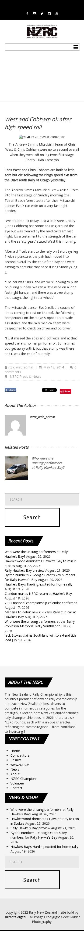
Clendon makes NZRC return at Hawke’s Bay (38, 593)
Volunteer (17, 783)
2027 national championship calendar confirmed (41, 603)
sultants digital (15, 917)
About (15, 774)
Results (15, 760)
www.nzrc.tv (19, 764)
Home (15, 751)
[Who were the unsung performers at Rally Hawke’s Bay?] (16, 468)
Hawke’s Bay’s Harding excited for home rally (38, 584)
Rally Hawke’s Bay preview (24, 570)
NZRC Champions (23, 778)
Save (67, 391)
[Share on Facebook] (11, 391)
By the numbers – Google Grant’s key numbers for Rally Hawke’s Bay (38, 835)
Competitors (19, 755)
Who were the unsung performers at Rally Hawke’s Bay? (48, 463)
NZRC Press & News (25, 376)
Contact (16, 788)
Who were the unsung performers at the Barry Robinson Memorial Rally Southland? (40, 623)
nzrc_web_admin (20, 367)
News (14, 769)
